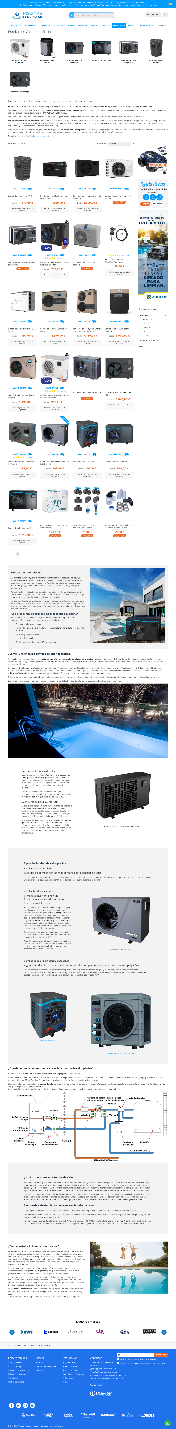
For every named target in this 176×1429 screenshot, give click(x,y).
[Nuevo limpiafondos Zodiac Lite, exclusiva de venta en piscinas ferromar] (153, 255)
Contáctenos (40, 1370)
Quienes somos (71, 1362)
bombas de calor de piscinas (41, 136)
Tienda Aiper (30, 25)
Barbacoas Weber (147, 25)
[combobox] (91, 15)
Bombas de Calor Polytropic (128, 61)
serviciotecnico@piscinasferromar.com (109, 1375)
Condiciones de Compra (45, 1366)
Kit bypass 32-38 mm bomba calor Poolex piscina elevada (119, 526)
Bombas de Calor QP (20, 91)
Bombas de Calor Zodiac (47, 61)
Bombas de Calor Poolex (156, 61)
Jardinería (162, 25)
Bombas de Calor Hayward (74, 61)
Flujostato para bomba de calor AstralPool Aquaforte (118, 260)
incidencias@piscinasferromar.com (107, 1378)
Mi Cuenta (155, 14)
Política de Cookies (16, 1382)
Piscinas (71, 25)
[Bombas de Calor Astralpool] (20, 48)
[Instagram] (25, 1405)
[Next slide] (164, 1332)
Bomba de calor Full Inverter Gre (87, 392)
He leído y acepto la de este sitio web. (142, 1363)
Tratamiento (59, 25)
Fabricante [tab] (144, 315)
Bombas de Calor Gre (101, 60)
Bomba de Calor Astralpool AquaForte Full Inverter (54, 263)
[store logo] (27, 15)
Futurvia (60, 1426)
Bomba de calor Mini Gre (83, 461)
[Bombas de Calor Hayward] (74, 48)
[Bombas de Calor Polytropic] (129, 48)
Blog (66, 1382)
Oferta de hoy (153, 184)
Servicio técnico (71, 1366)
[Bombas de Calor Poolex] (156, 48)
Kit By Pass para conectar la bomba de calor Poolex (85, 526)
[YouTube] (32, 1405)
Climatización (119, 25)
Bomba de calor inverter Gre (20, 528)
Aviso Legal (13, 1378)
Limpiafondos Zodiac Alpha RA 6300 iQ (153, 191)
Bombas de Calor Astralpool (19, 61)
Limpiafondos (44, 25)
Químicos (106, 25)
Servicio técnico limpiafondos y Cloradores (74, 1372)
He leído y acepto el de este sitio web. (138, 1359)
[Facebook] (11, 1405)
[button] (171, 4)
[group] (26, 1331)
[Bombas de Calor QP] (20, 79)
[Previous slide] (12, 1332)
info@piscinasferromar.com (104, 1368)
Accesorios (82, 25)
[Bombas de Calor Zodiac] (47, 48)
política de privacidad (143, 1363)
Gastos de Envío (15, 1362)
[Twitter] (18, 1405)
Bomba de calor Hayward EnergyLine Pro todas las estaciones (87, 330)
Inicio (10, 1345)
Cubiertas (132, 25)
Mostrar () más (147, 340)
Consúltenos (151, 5)
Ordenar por (101, 143)
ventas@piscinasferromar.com (105, 1372)
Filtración (94, 25)
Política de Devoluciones (18, 1370)
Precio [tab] (142, 346)
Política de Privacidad (17, 1374)
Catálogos (68, 1378)
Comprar (145, 204)
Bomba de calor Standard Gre (118, 461)
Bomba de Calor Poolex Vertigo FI (22, 196)
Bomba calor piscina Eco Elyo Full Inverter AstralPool (54, 396)
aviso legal (139, 1359)
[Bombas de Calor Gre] (101, 48)
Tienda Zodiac (16, 25)
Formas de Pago (15, 1366)
